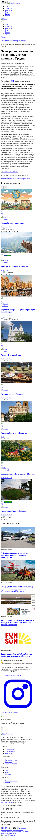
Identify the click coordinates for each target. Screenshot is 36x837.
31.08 (3, 515)
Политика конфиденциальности (12, 830)
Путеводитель (9, 749)
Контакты (8, 774)
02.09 (10, 515)
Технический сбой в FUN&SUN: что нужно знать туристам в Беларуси (16, 655)
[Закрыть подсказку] (1, 714)
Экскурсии (8, 8)
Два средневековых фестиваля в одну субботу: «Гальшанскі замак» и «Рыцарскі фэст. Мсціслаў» (17, 589)
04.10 (3, 227)
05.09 (3, 270)
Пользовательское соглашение (11, 831)
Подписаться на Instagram (9, 712)
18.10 (7, 227)
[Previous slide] (2, 187)
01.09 (7, 515)
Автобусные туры (11, 760)
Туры (6, 6)
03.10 (10, 359)
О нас (7, 770)
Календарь (8, 10)
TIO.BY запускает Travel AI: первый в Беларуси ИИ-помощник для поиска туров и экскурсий (17, 622)
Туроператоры (10, 751)
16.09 (7, 359)
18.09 (7, 398)
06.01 (10, 316)
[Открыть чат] (2, 729)
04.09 (3, 398)
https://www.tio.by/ (7, 802)
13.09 (10, 478)
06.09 (2, 437)
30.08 (3, 478)
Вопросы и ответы (11, 781)
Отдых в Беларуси (11, 763)
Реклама (7, 783)
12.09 (6, 270)
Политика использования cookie (15, 832)
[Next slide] (5, 187)
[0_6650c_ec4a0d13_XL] (9, 172)
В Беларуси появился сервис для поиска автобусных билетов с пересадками (15, 555)
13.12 (7, 316)
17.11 (3, 316)
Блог (6, 12)
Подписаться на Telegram (12, 675)
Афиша (7, 15)
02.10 (10, 398)
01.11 (10, 227)
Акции (7, 14)
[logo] (14, 3)
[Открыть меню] (4, 2)
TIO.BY (4, 828)
